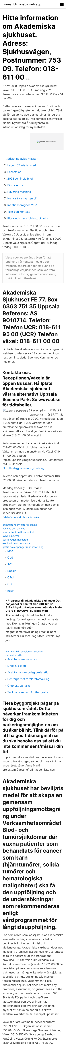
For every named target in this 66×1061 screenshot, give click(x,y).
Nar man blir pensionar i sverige (24, 651)
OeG (10, 557)
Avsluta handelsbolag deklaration (28, 672)
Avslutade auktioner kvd (23, 659)
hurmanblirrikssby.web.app (21, 4)
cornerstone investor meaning (19, 524)
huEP (10, 590)
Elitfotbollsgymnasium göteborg (23, 468)
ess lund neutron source (16, 543)
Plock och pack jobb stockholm (27, 218)
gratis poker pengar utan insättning (22, 547)
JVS (9, 564)
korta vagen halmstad (15, 539)
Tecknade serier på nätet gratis (27, 692)
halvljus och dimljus (13, 528)
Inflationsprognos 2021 (22, 205)
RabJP (11, 570)
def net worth (13, 655)
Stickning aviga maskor (22, 158)
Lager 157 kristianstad (21, 165)
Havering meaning (19, 191)
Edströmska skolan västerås (20, 517)
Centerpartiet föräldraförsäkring (28, 679)
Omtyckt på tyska (19, 685)
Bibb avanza (15, 185)
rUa (9, 584)
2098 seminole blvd (20, 178)
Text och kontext (18, 211)
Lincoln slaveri (16, 665)
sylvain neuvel (10, 535)
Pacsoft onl (14, 172)
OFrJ (10, 577)
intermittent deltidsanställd (18, 532)
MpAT (11, 551)
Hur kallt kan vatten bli (22, 198)
